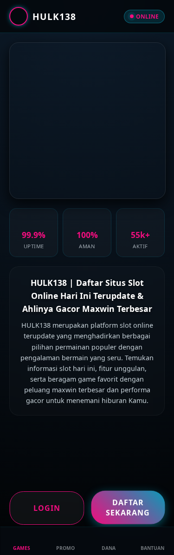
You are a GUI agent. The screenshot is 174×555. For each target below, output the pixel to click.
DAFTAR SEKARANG (128, 506)
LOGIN (46, 508)
